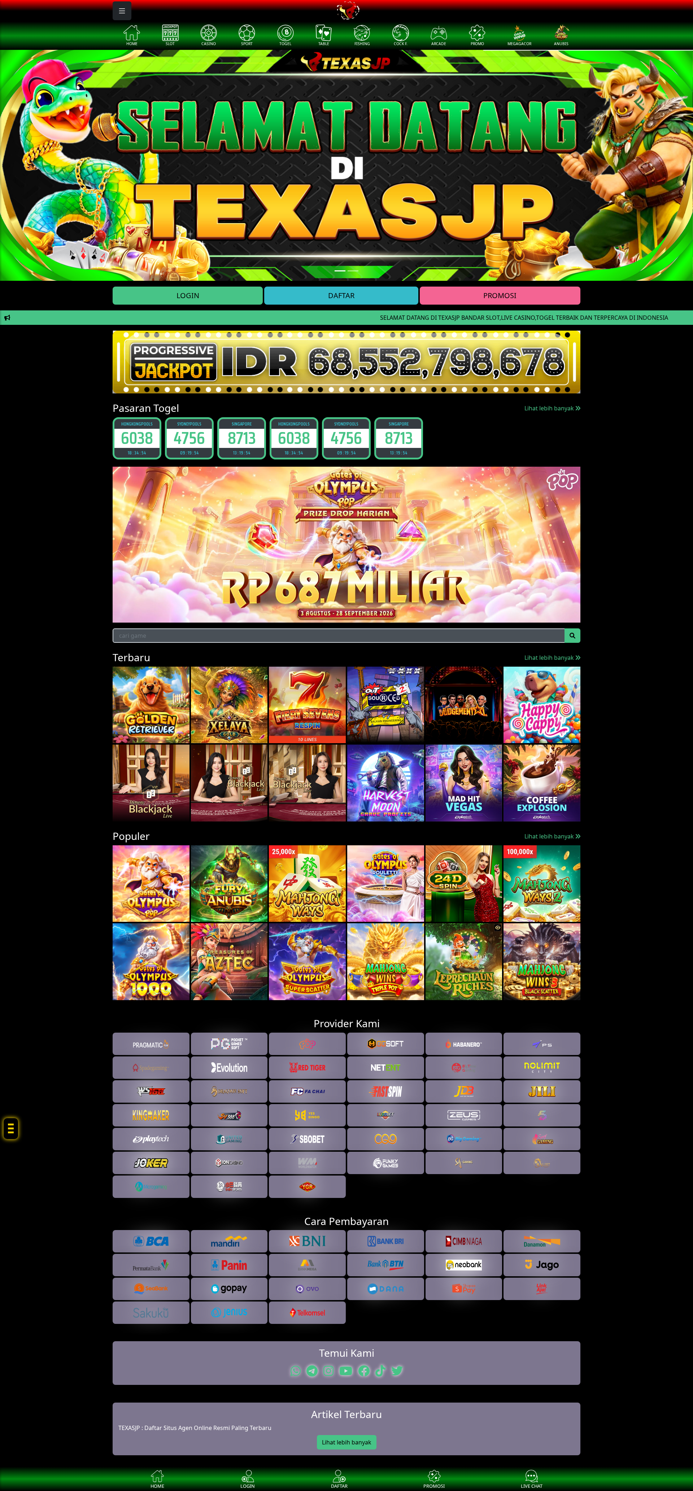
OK (347, 790)
